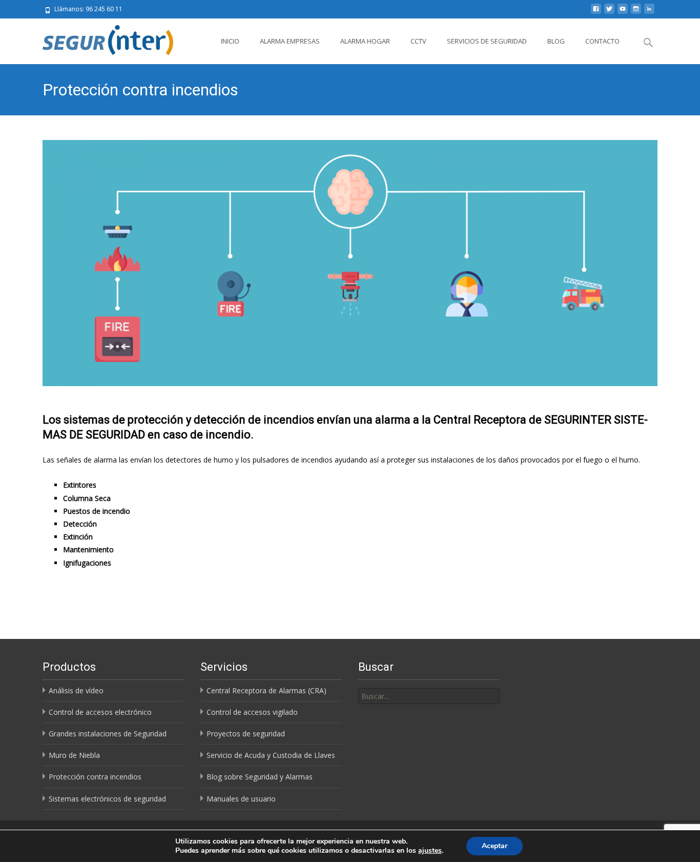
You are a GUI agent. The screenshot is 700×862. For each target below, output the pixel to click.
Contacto (602, 41)
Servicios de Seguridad (487, 41)
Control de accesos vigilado (252, 712)
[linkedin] (649, 12)
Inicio (230, 41)
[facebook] (596, 12)
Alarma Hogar (365, 41)
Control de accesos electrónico (100, 712)
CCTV (418, 41)
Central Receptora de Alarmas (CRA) (266, 690)
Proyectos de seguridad (246, 733)
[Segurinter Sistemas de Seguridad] (102, 38)
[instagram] (636, 12)
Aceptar (494, 846)
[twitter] (609, 12)
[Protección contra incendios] (350, 263)
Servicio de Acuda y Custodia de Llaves (271, 755)
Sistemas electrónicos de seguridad (107, 799)
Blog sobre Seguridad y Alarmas (260, 776)
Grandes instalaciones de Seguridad (108, 733)
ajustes (430, 850)
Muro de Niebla (74, 755)
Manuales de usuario (241, 799)
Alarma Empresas (290, 41)
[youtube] (622, 12)
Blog (556, 41)
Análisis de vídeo (76, 690)
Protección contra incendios (95, 776)
